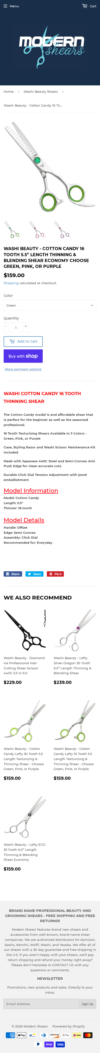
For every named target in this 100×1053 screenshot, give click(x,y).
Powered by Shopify (68, 1026)
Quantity (11, 318)
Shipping (11, 283)
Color (8, 295)
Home (9, 91)
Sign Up (87, 1004)
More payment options (23, 369)
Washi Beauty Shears (41, 91)
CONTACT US (63, 965)
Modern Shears (36, 1026)
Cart (92, 6)
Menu (14, 6)
